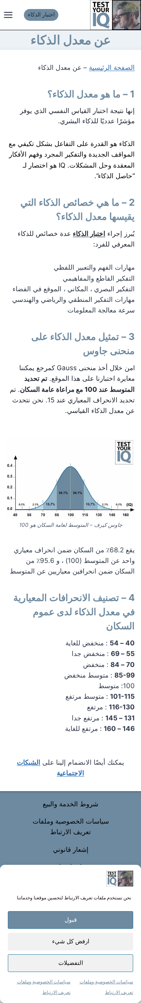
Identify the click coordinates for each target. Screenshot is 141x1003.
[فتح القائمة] (10, 14)
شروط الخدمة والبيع (70, 804)
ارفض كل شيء (70, 941)
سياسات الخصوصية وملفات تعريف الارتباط (71, 826)
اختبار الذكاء (41, 14)
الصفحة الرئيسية (112, 67)
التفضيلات (70, 962)
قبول (71, 919)
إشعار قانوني (71, 849)
